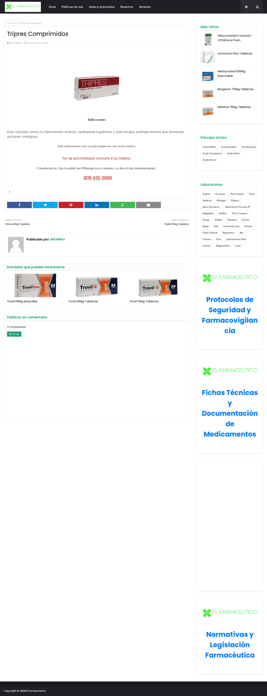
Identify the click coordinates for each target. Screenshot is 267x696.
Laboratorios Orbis (236, 239)
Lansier (207, 245)
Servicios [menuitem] (145, 7)
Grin (218, 239)
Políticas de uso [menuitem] (72, 7)
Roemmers (229, 232)
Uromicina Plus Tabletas (235, 53)
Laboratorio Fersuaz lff (237, 206)
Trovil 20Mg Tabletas (83, 301)
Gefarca (207, 200)
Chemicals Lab (231, 226)
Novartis (232, 219)
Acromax (220, 194)
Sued (237, 245)
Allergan (221, 200)
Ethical (248, 226)
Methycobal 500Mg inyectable (231, 73)
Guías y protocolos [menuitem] (102, 7)
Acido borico (209, 159)
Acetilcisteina (249, 147)
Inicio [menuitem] (52, 7)
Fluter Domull (210, 232)
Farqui (206, 219)
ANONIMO (15, 42)
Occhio (245, 219)
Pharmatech (237, 194)
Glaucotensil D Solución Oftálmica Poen (234, 38)
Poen (251, 194)
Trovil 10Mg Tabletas (144, 301)
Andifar (223, 213)
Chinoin (207, 239)
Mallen (218, 219)
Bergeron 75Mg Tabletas (236, 89)
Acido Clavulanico (212, 153)
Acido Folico (233, 153)
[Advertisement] (230, 525)
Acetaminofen (228, 147)
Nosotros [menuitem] (126, 7)
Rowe (206, 226)
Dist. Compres (239, 213)
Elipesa (235, 200)
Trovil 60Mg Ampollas (22, 301)
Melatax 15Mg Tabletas (234, 107)
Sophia (206, 194)
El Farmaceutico (36, 690)
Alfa (216, 226)
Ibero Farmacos (211, 206)
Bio (241, 232)
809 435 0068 (98, 177)
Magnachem (223, 245)
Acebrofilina (209, 147)
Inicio (10, 23)
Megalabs (208, 213)
